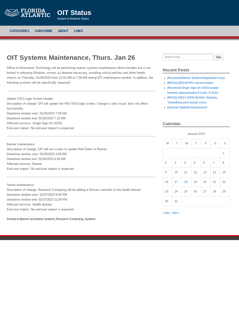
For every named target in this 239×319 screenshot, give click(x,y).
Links (78, 31)
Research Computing (69, 219)
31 (176, 201)
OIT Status (74, 12)
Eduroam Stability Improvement (187, 107)
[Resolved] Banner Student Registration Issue (196, 78)
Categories (19, 31)
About (63, 31)
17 (176, 182)
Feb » (175, 213)
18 (185, 182)
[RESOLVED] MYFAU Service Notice (190, 83)
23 (166, 191)
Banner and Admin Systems (37, 219)
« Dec (166, 213)
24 (176, 191)
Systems (90, 219)
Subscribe (44, 31)
